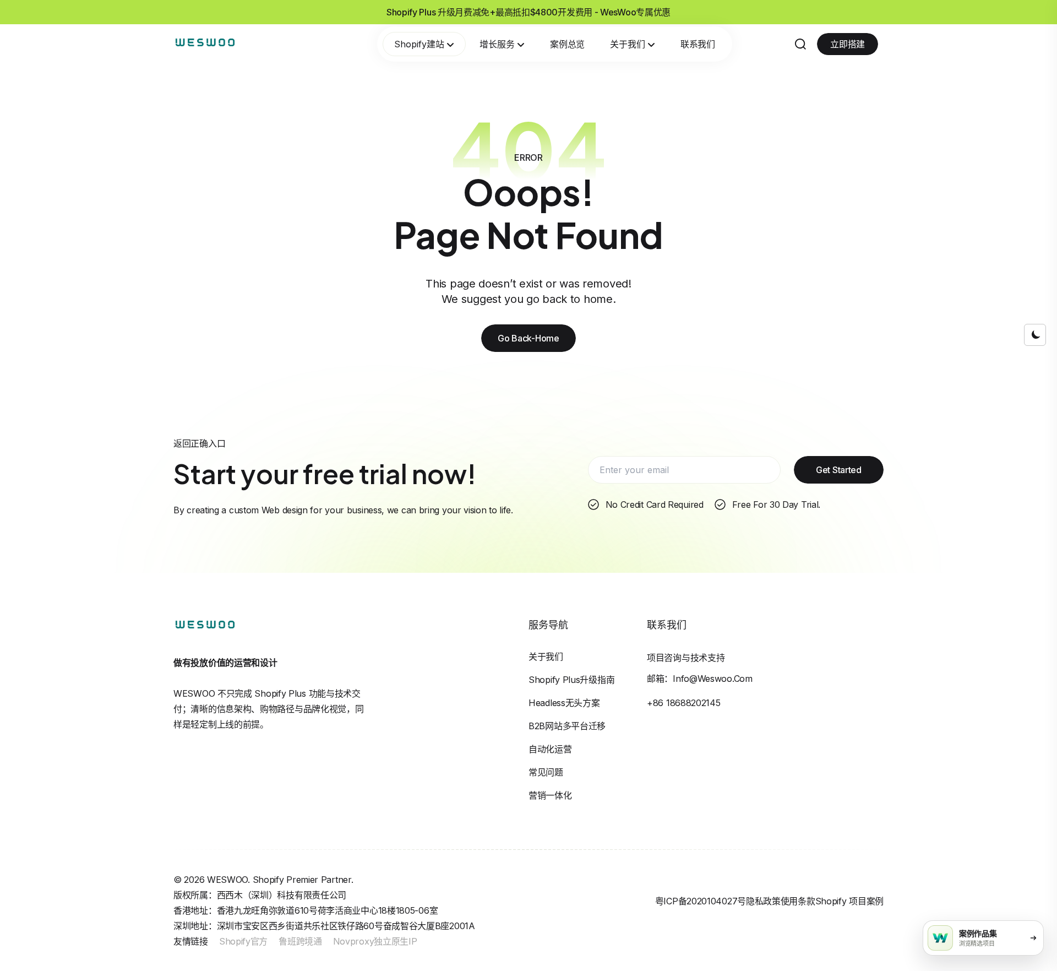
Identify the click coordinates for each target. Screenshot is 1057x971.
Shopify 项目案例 (849, 901)
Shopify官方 (243, 941)
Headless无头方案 (564, 702)
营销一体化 (550, 795)
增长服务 (497, 44)
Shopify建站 (419, 44)
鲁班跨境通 (300, 941)
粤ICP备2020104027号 (700, 901)
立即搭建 (847, 44)
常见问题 (545, 772)
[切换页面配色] (1035, 335)
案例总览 (567, 44)
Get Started (839, 469)
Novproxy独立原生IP (375, 941)
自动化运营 (550, 749)
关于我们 (627, 44)
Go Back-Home (528, 338)
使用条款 (798, 901)
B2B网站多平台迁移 (567, 725)
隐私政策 (763, 901)
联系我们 (697, 44)
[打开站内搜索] (800, 44)
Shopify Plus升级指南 (571, 679)
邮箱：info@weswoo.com (700, 678)
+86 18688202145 (684, 702)
